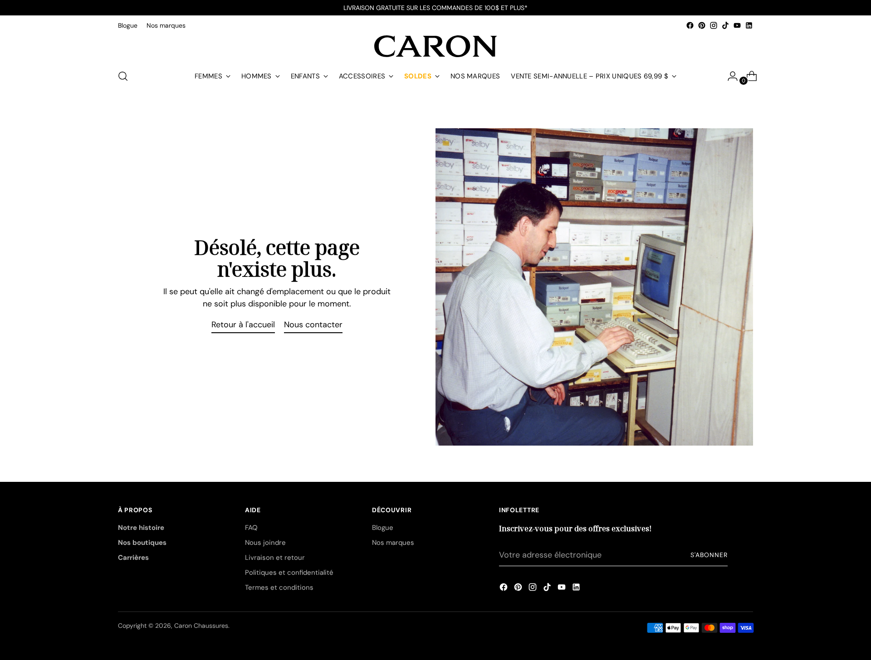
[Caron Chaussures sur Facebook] (690, 25)
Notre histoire (141, 527)
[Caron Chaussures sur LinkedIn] (749, 25)
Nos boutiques (142, 542)
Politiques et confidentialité (289, 572)
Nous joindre (265, 542)
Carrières (133, 557)
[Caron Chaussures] (435, 46)
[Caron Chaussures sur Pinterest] (702, 25)
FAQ (251, 527)
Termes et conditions (279, 587)
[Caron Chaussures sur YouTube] (737, 25)
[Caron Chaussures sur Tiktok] (725, 25)
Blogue (382, 527)
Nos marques (393, 542)
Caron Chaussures (201, 625)
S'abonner (709, 555)
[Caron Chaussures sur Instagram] (714, 25)
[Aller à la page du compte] (729, 76)
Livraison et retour (275, 557)
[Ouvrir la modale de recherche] (123, 76)
